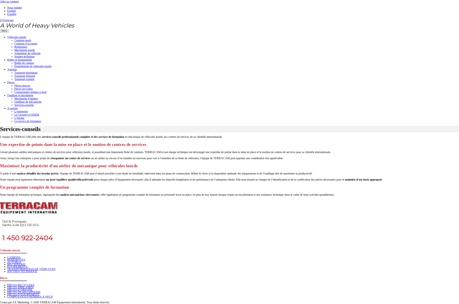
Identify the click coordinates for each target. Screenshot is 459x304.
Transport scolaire (24, 79)
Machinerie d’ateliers (26, 98)
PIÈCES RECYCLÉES (20, 285)
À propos (12, 108)
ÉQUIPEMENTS (17, 266)
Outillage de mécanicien (28, 101)
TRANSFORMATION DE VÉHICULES (31, 269)
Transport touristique (26, 72)
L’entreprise (21, 111)
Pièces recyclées (23, 88)
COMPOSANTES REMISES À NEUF (30, 296)
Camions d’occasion (25, 43)
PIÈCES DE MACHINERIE (24, 292)
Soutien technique (24, 56)
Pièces (10, 82)
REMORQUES (16, 259)
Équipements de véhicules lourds (32, 66)
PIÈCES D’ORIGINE (20, 289)
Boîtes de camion (24, 63)
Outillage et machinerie (20, 95)
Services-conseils (24, 105)
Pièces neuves (22, 85)
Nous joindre (14, 7)
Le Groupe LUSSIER (26, 114)
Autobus (12, 69)
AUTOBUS (14, 262)
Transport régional (24, 75)
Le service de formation (27, 121)
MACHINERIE (16, 264)
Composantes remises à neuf (30, 92)
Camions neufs (22, 40)
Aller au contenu (9, 1)
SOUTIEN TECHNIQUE (22, 271)
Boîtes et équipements (19, 59)
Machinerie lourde (24, 50)
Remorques (20, 46)
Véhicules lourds (16, 37)
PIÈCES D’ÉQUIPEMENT (23, 294)
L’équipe (19, 117)
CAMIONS (14, 257)
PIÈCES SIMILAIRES (20, 287)
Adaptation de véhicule (27, 53)
